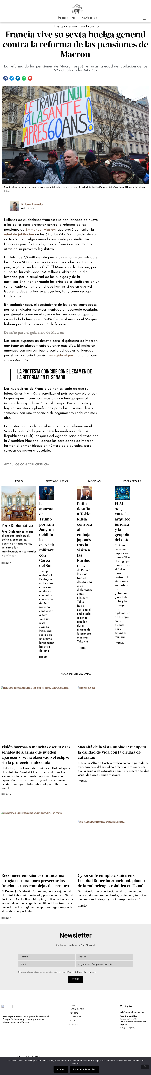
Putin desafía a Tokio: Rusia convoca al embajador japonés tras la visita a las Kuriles (87, 532)
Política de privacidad (84, 1069)
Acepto (60, 1069)
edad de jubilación (19, 234)
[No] (145, 1067)
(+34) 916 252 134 (127, 1028)
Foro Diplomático (17, 525)
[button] (144, 18)
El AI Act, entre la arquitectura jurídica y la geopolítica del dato (126, 521)
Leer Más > (44, 657)
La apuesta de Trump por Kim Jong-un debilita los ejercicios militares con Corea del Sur (48, 534)
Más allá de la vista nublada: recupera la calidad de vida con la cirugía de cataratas (112, 752)
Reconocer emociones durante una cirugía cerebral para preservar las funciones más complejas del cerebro (35, 880)
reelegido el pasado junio (67, 355)
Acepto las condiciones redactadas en (58, 972)
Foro (19, 481)
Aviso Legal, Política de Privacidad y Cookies (76, 972)
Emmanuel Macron (40, 229)
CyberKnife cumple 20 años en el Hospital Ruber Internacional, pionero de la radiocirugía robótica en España (112, 880)
